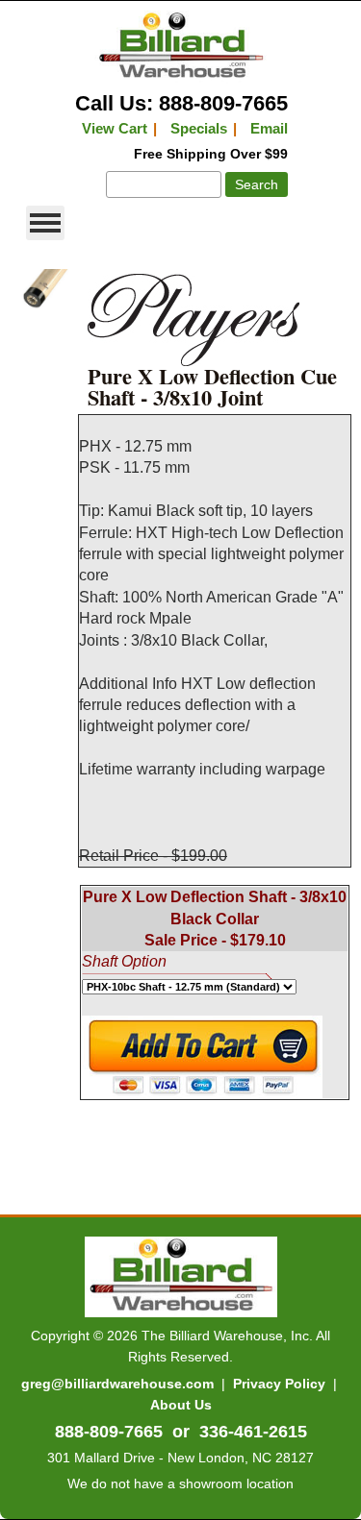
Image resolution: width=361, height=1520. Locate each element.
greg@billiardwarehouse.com (117, 1383)
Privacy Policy (279, 1383)
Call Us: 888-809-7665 (181, 103)
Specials (198, 128)
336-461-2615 (253, 1431)
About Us (181, 1404)
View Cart (114, 128)
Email (269, 128)
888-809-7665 (109, 1431)
